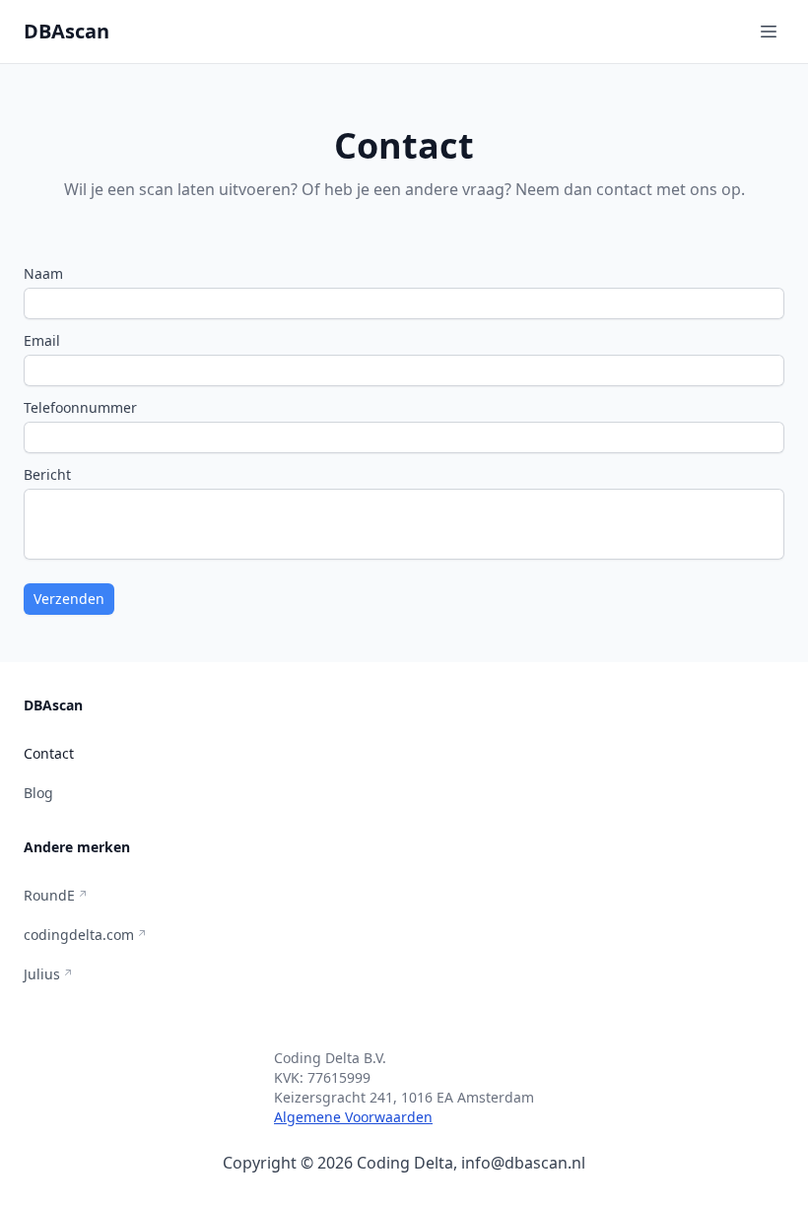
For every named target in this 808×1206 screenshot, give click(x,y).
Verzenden (69, 598)
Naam (43, 273)
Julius (42, 974)
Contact (49, 753)
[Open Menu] (768, 31)
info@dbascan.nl (523, 1162)
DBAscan (66, 31)
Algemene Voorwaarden (353, 1116)
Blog (38, 792)
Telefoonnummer (80, 407)
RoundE (49, 895)
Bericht (47, 474)
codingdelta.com (79, 934)
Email (42, 340)
